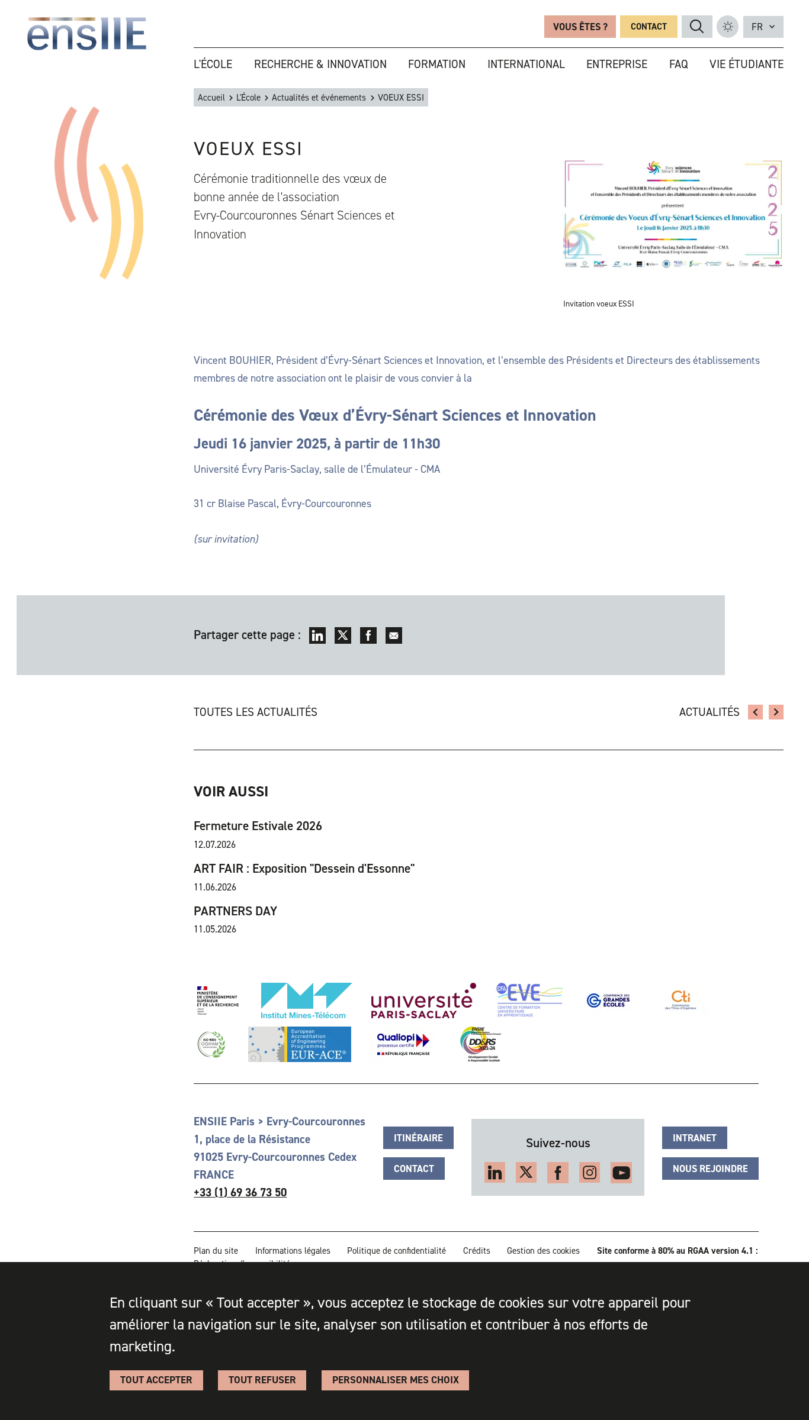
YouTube (621, 1172)
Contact (649, 27)
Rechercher (697, 26)
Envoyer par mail (394, 635)
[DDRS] (478, 1044)
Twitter (343, 635)
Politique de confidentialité (396, 1251)
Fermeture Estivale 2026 (258, 825)
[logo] (87, 33)
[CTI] (681, 1000)
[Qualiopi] (403, 1044)
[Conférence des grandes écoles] (608, 1000)
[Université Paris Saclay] (423, 1000)
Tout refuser (262, 1380)
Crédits (476, 1251)
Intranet (695, 1137)
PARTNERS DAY (235, 910)
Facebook (368, 635)
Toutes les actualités (255, 712)
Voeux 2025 (755, 712)
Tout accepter (156, 1380)
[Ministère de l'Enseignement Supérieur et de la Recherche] (218, 1000)
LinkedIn (317, 635)
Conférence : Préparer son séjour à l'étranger (776, 712)
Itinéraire (418, 1137)
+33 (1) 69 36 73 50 (240, 1192)
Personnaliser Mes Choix (395, 1380)
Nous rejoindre (710, 1168)
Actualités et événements (319, 98)
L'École (248, 98)
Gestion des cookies (543, 1251)
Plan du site (216, 1251)
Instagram (590, 1172)
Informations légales (292, 1251)
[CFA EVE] (529, 1000)
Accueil (211, 98)
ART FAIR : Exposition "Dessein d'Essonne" (304, 868)
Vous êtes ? (580, 26)
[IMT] (306, 1000)
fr (757, 26)
